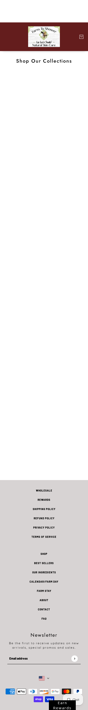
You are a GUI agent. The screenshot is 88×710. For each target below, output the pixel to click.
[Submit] (74, 658)
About (44, 600)
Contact (44, 609)
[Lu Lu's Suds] (44, 36)
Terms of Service (44, 536)
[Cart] (81, 36)
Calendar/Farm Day (44, 581)
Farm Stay (44, 590)
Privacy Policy (44, 527)
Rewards (44, 499)
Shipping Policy (44, 509)
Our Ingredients (44, 572)
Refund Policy (44, 518)
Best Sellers (44, 563)
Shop (44, 553)
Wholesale (44, 490)
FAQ (44, 618)
